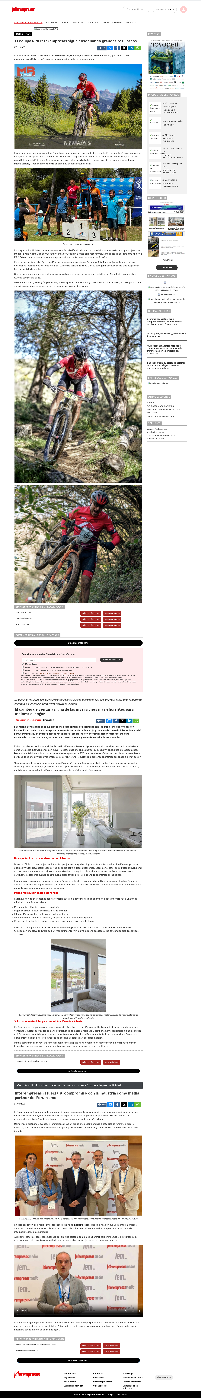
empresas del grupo (65, 680)
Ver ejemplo (67, 654)
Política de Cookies (132, 1382)
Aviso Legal (44, 673)
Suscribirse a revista (73, 1386)
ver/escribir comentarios (78, 1071)
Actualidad (52, 23)
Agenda (105, 23)
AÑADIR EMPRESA (164, 1377)
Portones (168, 125)
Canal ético (98, 1377)
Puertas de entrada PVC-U (170, 111)
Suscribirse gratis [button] (164, 9)
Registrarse (69, 1377)
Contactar (98, 1373)
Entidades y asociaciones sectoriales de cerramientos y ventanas (163, 409)
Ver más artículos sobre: (32, 1085)
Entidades (117, 23)
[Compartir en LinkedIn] (131, 48)
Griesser (74, 55)
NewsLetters (70, 1382)
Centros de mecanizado (169, 171)
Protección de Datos (132, 1377)
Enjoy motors (62, 55)
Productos (77, 23)
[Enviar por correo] (110, 48)
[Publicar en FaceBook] (117, 48)
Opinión (65, 23)
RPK (34, 55)
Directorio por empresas (160, 416)
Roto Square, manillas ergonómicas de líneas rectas (166, 335)
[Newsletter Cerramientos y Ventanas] (167, 229)
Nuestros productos (102, 1382)
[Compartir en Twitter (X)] (124, 48)
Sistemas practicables (170, 185)
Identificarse (70, 1373)
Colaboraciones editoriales (130, 1387)
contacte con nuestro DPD (77, 682)
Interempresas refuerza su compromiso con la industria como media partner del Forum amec (164, 322)
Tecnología (92, 23)
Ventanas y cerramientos (28, 22)
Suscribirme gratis (111, 660)
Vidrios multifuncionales (172, 156)
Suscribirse (166, 267)
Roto (34, 59)
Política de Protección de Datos (63, 673)
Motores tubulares (168, 140)
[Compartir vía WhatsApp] (137, 48)
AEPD (43, 684)
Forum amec (23, 1112)
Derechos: (97, 680)
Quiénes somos (100, 1386)
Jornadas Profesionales (157, 429)
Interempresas (101, 55)
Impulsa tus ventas (155, 432)
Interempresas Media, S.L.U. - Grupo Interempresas (104, 1394)
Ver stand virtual (112, 613)
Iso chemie (86, 55)
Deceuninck (20, 753)
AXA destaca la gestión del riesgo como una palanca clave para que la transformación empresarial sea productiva (164, 350)
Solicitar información (91, 613)
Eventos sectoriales (156, 438)
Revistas (130, 23)
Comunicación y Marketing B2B (161, 435)
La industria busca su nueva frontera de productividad (85, 1085)
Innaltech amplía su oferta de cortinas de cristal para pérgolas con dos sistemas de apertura (166, 365)
